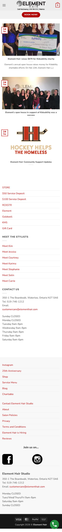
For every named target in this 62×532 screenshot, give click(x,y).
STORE (6, 187)
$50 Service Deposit (13, 193)
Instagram (7, 365)
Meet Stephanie (11, 269)
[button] (4, 5)
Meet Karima (9, 263)
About (5, 409)
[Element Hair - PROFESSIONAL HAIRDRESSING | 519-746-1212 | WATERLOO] (31, 5)
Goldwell (7, 216)
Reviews (7, 438)
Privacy (6, 421)
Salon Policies (9, 415)
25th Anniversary (11, 371)
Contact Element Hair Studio (17, 403)
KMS (4, 222)
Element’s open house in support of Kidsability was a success (31, 113)
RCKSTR (7, 205)
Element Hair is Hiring (14, 432)
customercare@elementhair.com (20, 309)
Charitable (8, 394)
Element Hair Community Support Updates (31, 162)
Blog (4, 388)
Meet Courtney (10, 257)
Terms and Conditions (14, 426)
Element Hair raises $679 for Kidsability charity (31, 59)
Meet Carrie (8, 281)
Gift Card (7, 228)
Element (6, 210)
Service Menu (9, 382)
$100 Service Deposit (14, 199)
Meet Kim (7, 246)
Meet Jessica (9, 251)
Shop (5, 376)
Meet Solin (8, 275)
